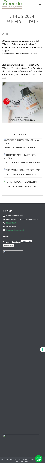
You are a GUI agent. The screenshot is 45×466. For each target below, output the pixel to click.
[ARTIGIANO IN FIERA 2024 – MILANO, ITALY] (23, 142)
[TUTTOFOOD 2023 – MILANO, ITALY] (23, 181)
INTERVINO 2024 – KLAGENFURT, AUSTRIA (23, 163)
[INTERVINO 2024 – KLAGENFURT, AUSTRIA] (23, 156)
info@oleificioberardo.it (15, 230)
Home (11, 28)
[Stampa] (8, 34)
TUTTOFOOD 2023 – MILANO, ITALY (22, 186)
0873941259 (11, 223)
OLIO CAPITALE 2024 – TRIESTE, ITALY (23, 174)
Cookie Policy (8, 245)
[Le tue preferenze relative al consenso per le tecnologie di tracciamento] (42, 349)
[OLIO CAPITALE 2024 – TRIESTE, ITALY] (23, 170)
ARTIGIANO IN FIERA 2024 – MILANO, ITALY (23, 148)
